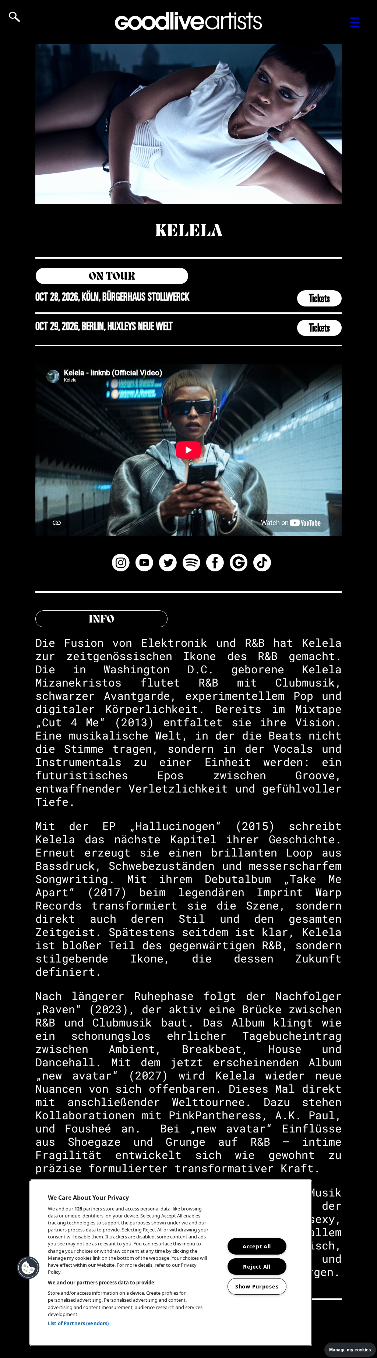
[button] (28, 1268)
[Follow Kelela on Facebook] (215, 564)
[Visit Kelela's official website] (238, 564)
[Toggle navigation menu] (354, 22)
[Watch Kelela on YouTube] (144, 564)
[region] (170, 1262)
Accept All (257, 1246)
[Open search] (14, 17)
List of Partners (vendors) (78, 1323)
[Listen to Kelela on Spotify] (191, 564)
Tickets (319, 298)
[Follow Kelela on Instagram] (121, 564)
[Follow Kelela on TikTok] (262, 564)
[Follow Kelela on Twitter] (168, 564)
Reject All (256, 1266)
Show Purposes (256, 1286)
